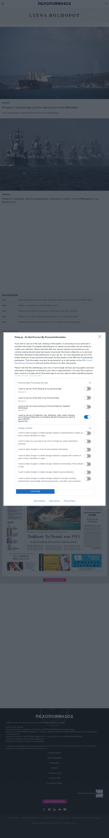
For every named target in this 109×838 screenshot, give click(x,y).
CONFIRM (35, 491)
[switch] (87, 388)
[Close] (100, 337)
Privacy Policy (69, 501)
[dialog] (54, 419)
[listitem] (54, 382)
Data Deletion (39, 501)
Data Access (54, 501)
